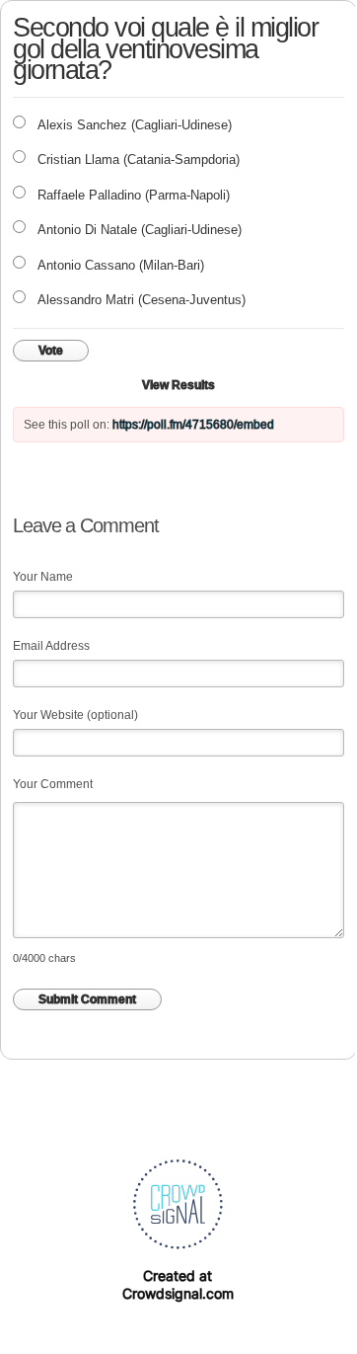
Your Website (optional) (75, 715)
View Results (178, 385)
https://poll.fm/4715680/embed (193, 425)
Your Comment (53, 784)
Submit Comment (87, 999)
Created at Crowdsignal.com (178, 1284)
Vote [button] (50, 351)
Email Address (51, 646)
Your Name (43, 577)
